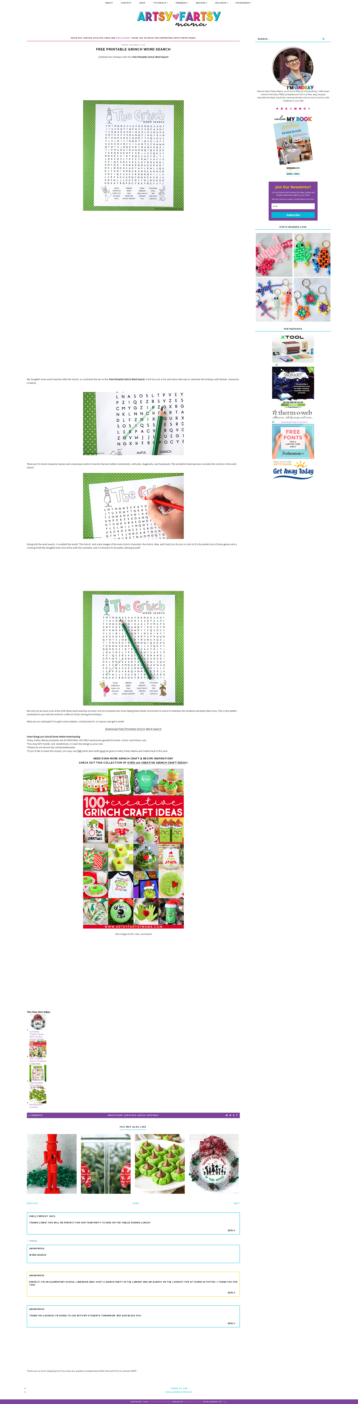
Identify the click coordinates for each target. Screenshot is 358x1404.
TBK (225, 1402)
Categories (242, 3)
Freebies (181, 3)
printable (153, 1115)
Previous (32, 1203)
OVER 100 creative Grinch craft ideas (156, 762)
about (109, 3)
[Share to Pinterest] (236, 1115)
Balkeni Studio (193, 1402)
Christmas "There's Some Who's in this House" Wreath (37, 1035)
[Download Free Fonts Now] (293, 422)
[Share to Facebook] (227, 1115)
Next (237, 1203)
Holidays (220, 3)
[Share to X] (230, 1115)
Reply (231, 1230)
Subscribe (293, 215)
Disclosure (122, 38)
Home (136, 1203)
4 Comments (35, 1115)
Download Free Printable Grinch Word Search (133, 729)
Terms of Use (179, 1388)
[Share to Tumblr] (233, 1115)
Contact (126, 3)
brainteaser (115, 1115)
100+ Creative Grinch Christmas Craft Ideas (38, 1061)
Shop (142, 3)
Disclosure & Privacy (179, 1392)
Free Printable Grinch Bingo (36, 1084)
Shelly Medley (38, 1216)
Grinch (141, 1115)
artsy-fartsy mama (160, 1402)
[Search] (323, 39)
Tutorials (159, 3)
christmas (130, 1115)
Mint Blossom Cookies (36, 1105)
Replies (33, 1241)
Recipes (201, 3)
